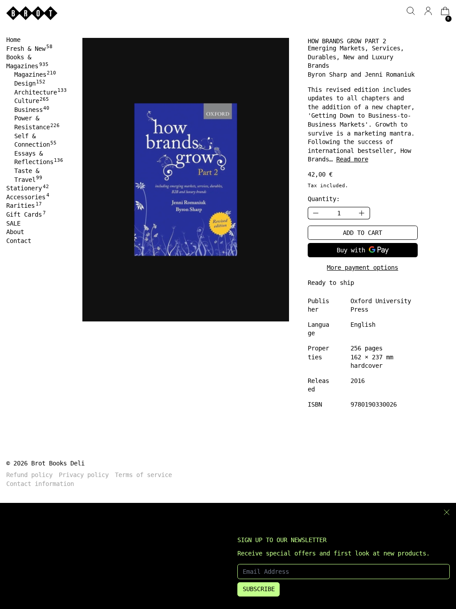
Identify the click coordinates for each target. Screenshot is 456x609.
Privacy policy (84, 474)
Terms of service (143, 474)
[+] (362, 213)
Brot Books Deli (58, 463)
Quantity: (324, 198)
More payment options (362, 267)
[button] (410, 11)
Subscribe (259, 589)
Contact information (40, 483)
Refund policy (29, 474)
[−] (316, 213)
